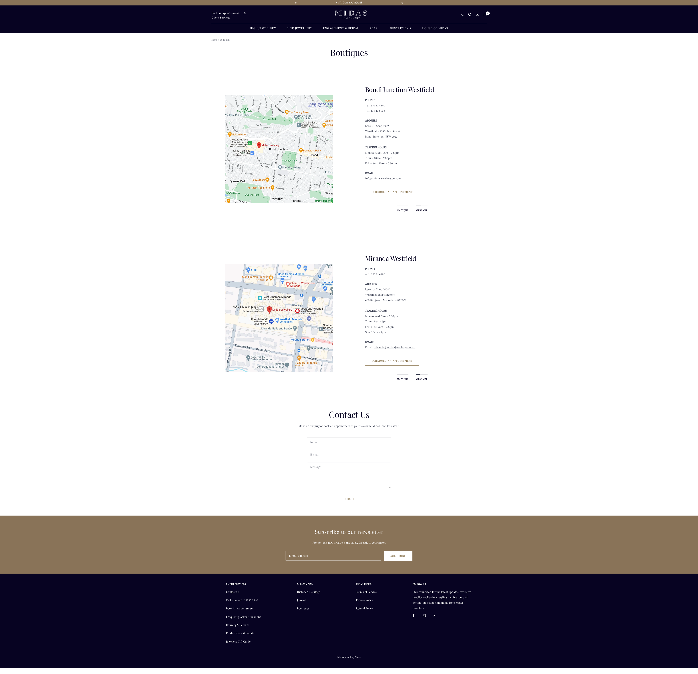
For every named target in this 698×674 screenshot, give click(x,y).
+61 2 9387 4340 (375, 105)
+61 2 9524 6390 (375, 274)
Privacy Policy (364, 600)
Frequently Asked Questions (243, 617)
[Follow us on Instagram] (428, 616)
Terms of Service (366, 592)
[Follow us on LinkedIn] (438, 616)
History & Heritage (308, 592)
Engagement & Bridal (341, 28)
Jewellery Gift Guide (238, 641)
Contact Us (232, 592)
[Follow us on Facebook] (418, 616)
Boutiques (303, 608)
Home (214, 39)
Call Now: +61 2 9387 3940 (242, 600)
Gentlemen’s (400, 28)
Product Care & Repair (240, 633)
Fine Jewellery (299, 28)
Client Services (221, 17)
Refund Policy (364, 608)
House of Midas (435, 28)
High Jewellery (263, 28)
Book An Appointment (240, 608)
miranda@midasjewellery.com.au (394, 347)
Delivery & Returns (237, 625)
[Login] (477, 14)
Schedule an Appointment (392, 191)
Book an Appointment (225, 13)
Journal (301, 600)
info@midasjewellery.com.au (383, 178)
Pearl (374, 28)
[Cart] (485, 14)
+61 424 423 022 (375, 110)
